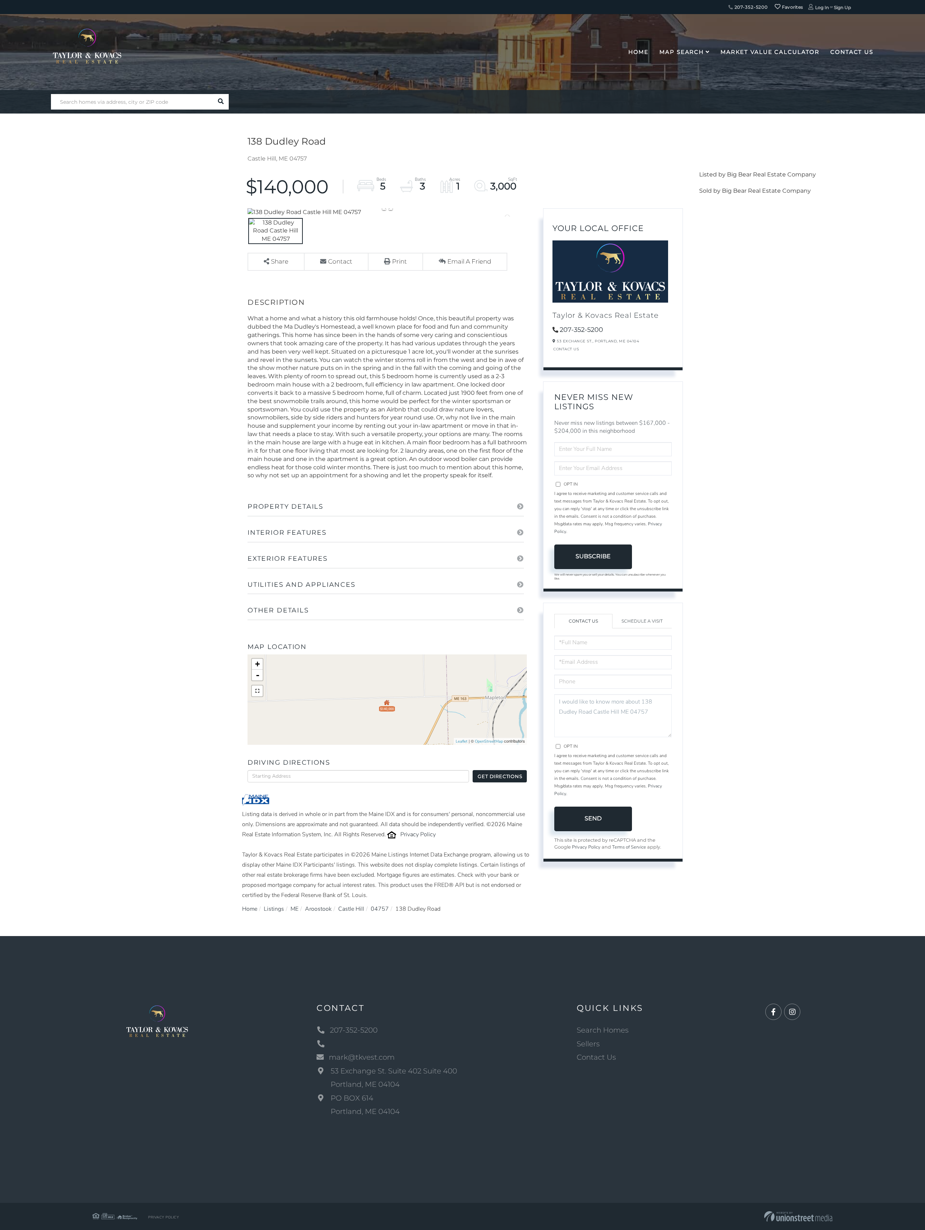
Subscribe (593, 556)
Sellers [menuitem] (588, 1043)
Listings (274, 909)
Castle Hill (351, 909)
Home (249, 909)
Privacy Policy (418, 834)
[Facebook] (773, 1012)
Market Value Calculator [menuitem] (769, 51)
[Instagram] (792, 1012)
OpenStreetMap (489, 741)
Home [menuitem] (638, 51)
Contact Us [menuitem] (851, 51)
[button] (221, 102)
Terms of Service (629, 847)
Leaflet (462, 741)
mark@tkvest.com (362, 1057)
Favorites (791, 7)
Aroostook (318, 909)
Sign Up (842, 7)
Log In (822, 7)
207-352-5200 (750, 7)
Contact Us (566, 349)
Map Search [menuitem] (681, 51)
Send (593, 818)
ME (294, 909)
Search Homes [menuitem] (603, 1030)
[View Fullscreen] (257, 691)
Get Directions (500, 776)
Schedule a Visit (642, 621)
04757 (380, 909)
